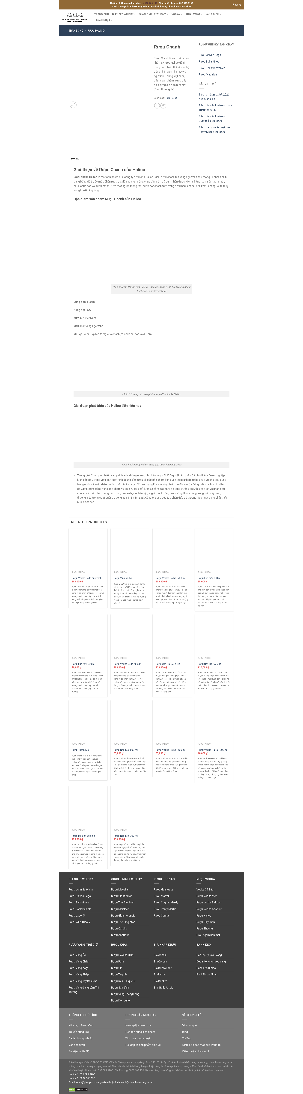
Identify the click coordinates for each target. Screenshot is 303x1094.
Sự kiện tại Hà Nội (79, 1051)
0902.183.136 (150, 3)
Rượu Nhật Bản (205, 922)
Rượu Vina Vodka (123, 578)
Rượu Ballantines (209, 61)
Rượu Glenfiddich (121, 896)
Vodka (176, 14)
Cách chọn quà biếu (80, 1038)
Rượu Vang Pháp (79, 974)
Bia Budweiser (163, 968)
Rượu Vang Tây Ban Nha (83, 981)
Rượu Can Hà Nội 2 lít (209, 663)
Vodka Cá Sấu (205, 889)
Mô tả (75, 158)
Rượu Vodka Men (206, 896)
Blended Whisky (123, 14)
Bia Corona (160, 961)
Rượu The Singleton (123, 922)
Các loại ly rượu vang (209, 955)
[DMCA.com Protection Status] (78, 1089)
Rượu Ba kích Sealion (83, 835)
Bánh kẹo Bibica (206, 968)
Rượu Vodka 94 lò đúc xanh (86, 578)
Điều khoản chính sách (196, 1051)
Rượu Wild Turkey (79, 922)
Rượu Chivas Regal (210, 55)
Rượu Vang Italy (78, 968)
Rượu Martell (161, 896)
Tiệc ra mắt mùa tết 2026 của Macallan (214, 97)
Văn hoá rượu (77, 1044)
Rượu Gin (116, 968)
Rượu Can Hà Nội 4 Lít (168, 663)
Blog (185, 1032)
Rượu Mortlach (120, 909)
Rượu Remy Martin (165, 909)
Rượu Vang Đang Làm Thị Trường (84, 990)
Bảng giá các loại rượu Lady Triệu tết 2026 (215, 107)
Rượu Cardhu (119, 928)
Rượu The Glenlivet (122, 902)
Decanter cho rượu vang (211, 961)
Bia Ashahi (160, 955)
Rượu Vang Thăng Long (125, 994)
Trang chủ (76, 30)
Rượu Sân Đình (120, 987)
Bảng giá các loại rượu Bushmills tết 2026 (212, 118)
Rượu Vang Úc (77, 955)
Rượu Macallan (208, 74)
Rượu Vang (193, 14)
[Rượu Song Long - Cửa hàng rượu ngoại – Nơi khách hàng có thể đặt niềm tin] (75, 17)
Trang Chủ (101, 14)
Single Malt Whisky (152, 14)
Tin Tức (186, 1038)
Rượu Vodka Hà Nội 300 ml (212, 749)
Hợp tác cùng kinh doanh (140, 1032)
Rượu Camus (162, 915)
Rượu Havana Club (122, 955)
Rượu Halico (96, 30)
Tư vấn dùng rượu (79, 1032)
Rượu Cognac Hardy (166, 902)
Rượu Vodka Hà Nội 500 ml (170, 749)
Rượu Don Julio (120, 1000)
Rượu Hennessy (163, 889)
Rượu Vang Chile (79, 961)
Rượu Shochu (204, 928)
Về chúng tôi (189, 1025)
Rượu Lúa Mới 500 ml (83, 663)
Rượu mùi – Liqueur (123, 981)
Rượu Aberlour (120, 935)
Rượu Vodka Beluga (208, 902)
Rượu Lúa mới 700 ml (209, 578)
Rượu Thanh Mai (80, 749)
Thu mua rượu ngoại (137, 1038)
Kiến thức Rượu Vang (81, 1025)
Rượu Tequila (119, 974)
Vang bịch (212, 14)
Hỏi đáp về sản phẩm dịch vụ (143, 1044)
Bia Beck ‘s (160, 981)
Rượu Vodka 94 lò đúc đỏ (127, 663)
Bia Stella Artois (163, 987)
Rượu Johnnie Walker (212, 68)
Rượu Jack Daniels (80, 909)
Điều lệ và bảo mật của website (201, 1044)
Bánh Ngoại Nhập (206, 974)
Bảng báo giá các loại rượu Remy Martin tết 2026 (215, 129)
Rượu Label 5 (77, 915)
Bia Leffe (159, 974)
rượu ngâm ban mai (208, 935)
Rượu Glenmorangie (123, 915)
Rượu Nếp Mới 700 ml (126, 835)
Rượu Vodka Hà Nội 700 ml (170, 578)
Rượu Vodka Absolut (209, 909)
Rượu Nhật (103, 20)
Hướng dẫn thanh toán (138, 1025)
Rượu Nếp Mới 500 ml (126, 749)
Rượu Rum (117, 961)
